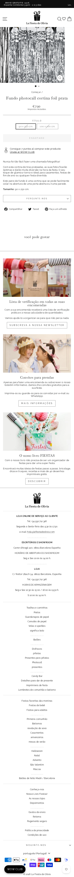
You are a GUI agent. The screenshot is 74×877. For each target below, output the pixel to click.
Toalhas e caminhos (37, 608)
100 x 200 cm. (47, 126)
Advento (37, 760)
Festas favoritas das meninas (37, 701)
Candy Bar (37, 676)
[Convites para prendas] (37, 353)
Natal (37, 755)
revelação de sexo (37, 728)
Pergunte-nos (36, 198)
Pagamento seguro (37, 821)
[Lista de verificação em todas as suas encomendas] (37, 277)
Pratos (37, 612)
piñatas (37, 653)
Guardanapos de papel (37, 617)
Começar (36, 92)
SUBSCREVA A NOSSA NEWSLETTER (37, 325)
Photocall (37, 662)
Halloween (37, 751)
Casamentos (36, 733)
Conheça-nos (37, 789)
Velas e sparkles (37, 626)
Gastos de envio (37, 812)
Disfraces (37, 649)
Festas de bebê (37, 705)
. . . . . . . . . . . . (37, 774)
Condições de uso (37, 835)
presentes (37, 667)
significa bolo (37, 630)
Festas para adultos (37, 710)
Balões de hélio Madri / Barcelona (37, 778)
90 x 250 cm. (26, 126)
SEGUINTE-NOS (36, 845)
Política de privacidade (37, 830)
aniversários (37, 737)
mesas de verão (37, 742)
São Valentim (37, 764)
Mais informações (37, 403)
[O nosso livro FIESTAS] (37, 431)
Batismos (37, 723)
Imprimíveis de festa (37, 685)
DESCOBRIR (37, 481)
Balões (37, 639)
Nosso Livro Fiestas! (36, 794)
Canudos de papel (36, 621)
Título (37, 121)
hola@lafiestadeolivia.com (41, 532)
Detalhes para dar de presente (37, 680)
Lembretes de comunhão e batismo (37, 690)
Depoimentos (37, 803)
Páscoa (37, 769)
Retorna (37, 816)
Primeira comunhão (37, 719)
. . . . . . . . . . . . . (37, 635)
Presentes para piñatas (37, 658)
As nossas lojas (37, 798)
